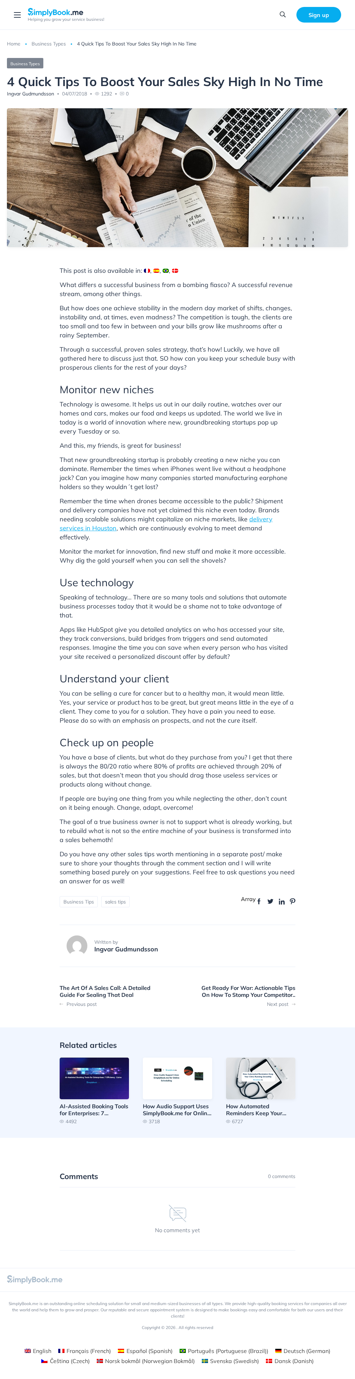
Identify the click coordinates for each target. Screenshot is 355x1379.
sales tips (115, 902)
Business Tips (78, 902)
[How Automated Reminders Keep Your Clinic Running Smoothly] (260, 1091)
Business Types (49, 44)
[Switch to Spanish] (156, 271)
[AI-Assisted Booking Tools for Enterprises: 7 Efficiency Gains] (94, 1091)
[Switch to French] (147, 271)
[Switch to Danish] (175, 271)
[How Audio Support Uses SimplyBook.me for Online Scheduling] (177, 1091)
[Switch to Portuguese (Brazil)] (166, 271)
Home (13, 44)
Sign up (319, 14)
